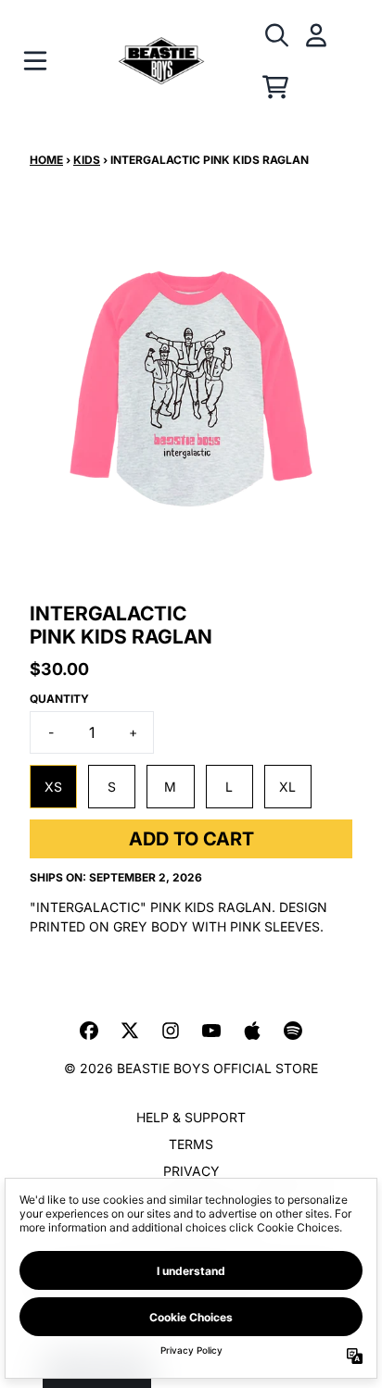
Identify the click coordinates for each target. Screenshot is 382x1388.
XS (53, 786)
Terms (191, 1144)
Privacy (191, 1171)
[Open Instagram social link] (170, 1030)
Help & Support (191, 1117)
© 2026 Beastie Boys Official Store (191, 1068)
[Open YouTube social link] (211, 1030)
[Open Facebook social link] (89, 1030)
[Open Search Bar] (275, 35)
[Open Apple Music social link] (252, 1030)
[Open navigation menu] (35, 61)
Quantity (59, 699)
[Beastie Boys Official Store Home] (161, 61)
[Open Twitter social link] (129, 1030)
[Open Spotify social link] (293, 1030)
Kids (86, 160)
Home (46, 160)
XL (287, 786)
